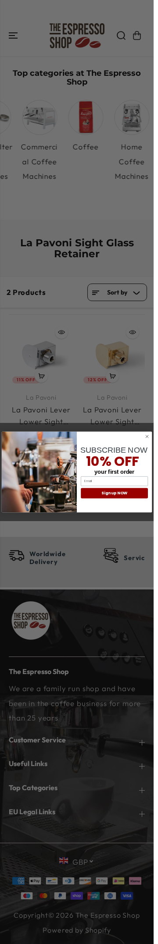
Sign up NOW (114, 493)
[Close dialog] (147, 436)
